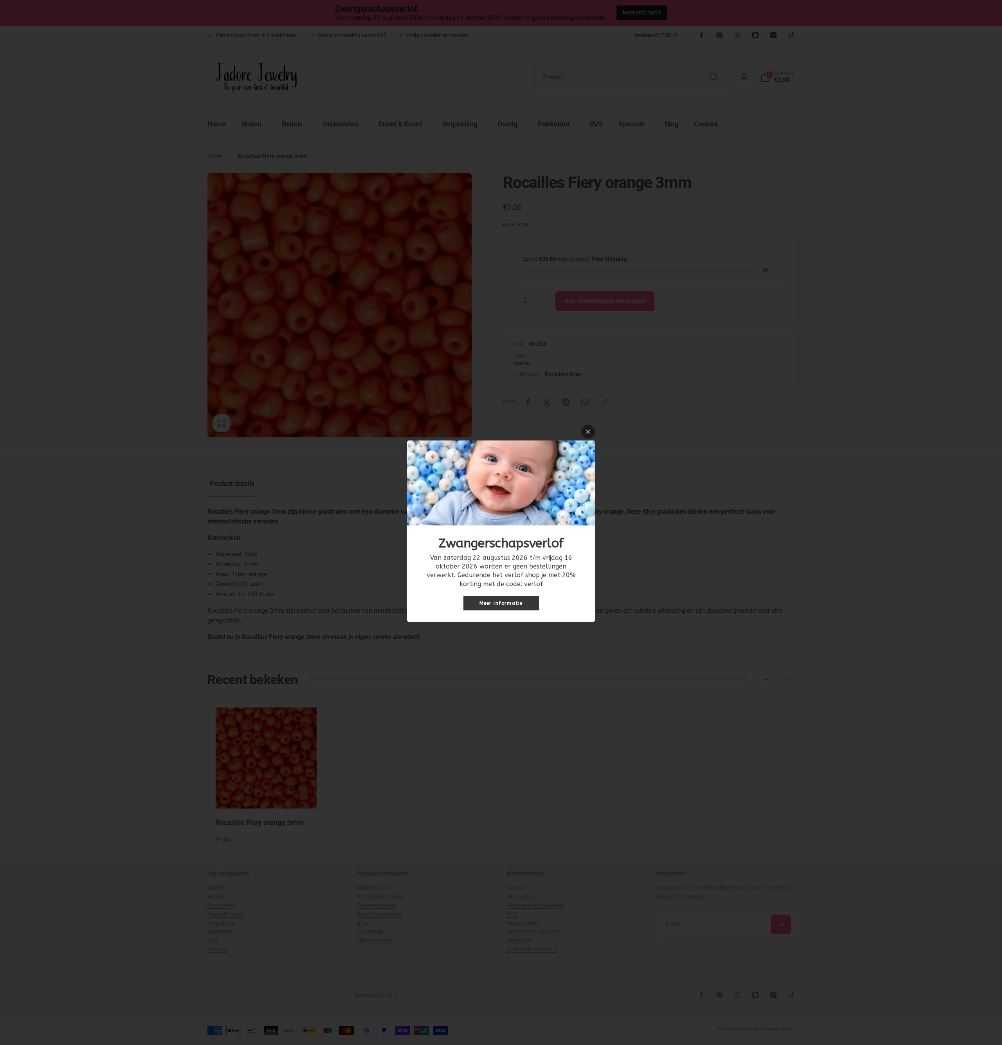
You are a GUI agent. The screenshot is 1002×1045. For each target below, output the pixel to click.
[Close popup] (588, 432)
